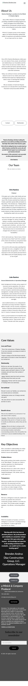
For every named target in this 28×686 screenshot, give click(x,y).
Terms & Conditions (14, 623)
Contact (7, 123)
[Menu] (25, 3)
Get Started (14, 575)
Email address (5, 640)
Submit (14, 648)
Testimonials (20, 123)
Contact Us (14, 580)
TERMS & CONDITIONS (8, 627)
